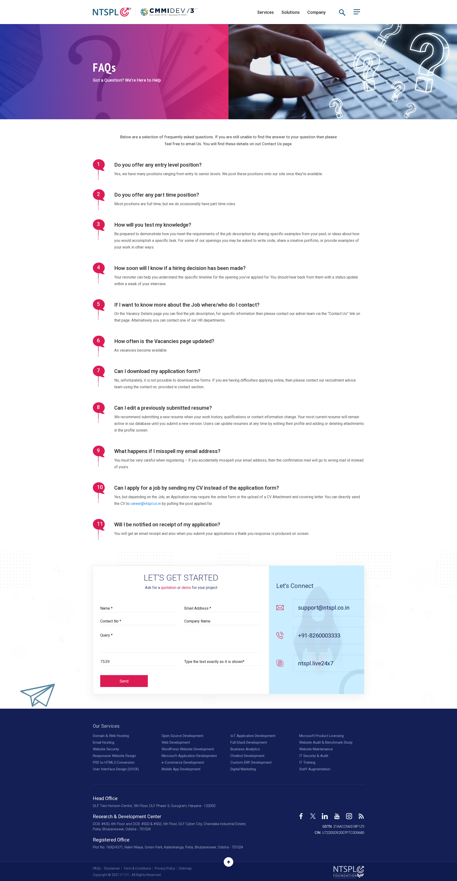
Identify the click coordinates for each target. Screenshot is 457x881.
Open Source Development (182, 736)
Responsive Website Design (114, 756)
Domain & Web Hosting (111, 736)
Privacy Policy (165, 868)
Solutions (290, 12)
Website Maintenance (316, 749)
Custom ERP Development (251, 762)
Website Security (106, 749)
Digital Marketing (243, 769)
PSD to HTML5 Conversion (113, 762)
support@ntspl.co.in (324, 607)
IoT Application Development (252, 736)
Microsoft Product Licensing (321, 736)
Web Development (176, 742)
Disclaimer (112, 868)
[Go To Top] (228, 862)
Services (265, 12)
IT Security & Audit (313, 756)
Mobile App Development (181, 769)
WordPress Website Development (188, 749)
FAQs (97, 868)
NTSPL (125, 875)
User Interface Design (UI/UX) (116, 769)
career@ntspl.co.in (145, 503)
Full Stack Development (248, 742)
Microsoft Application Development (189, 756)
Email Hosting (103, 742)
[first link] (301, 814)
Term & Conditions (137, 868)
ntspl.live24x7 (315, 663)
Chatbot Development (247, 756)
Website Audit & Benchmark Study (326, 742)
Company (316, 12)
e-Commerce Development (183, 762)
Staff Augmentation (314, 769)
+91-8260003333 (319, 635)
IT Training (307, 762)
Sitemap (185, 868)
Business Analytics (245, 749)
